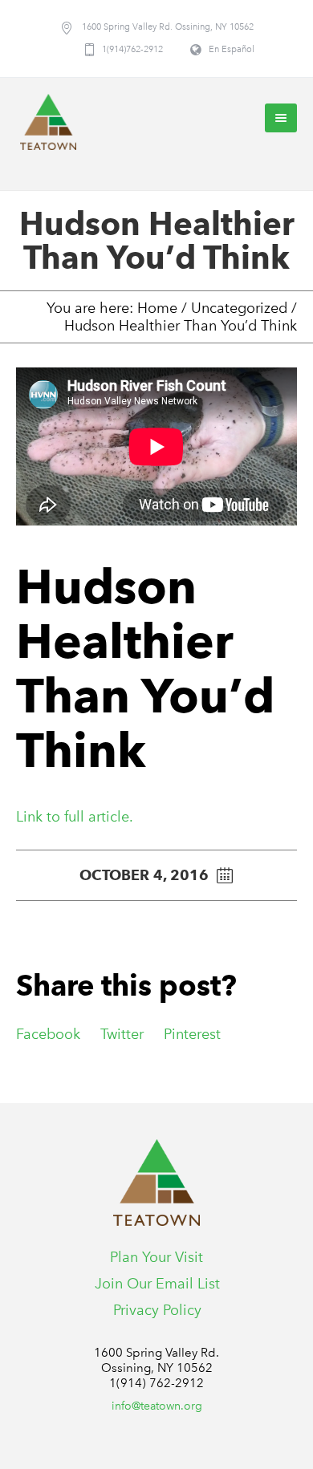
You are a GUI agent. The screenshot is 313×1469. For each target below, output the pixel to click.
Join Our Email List (157, 1283)
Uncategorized (239, 308)
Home (157, 308)
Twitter (122, 1034)
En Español (231, 49)
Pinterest (192, 1034)
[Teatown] (48, 122)
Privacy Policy (157, 1310)
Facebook (48, 1034)
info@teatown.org (157, 1406)
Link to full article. (74, 817)
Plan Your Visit (156, 1257)
